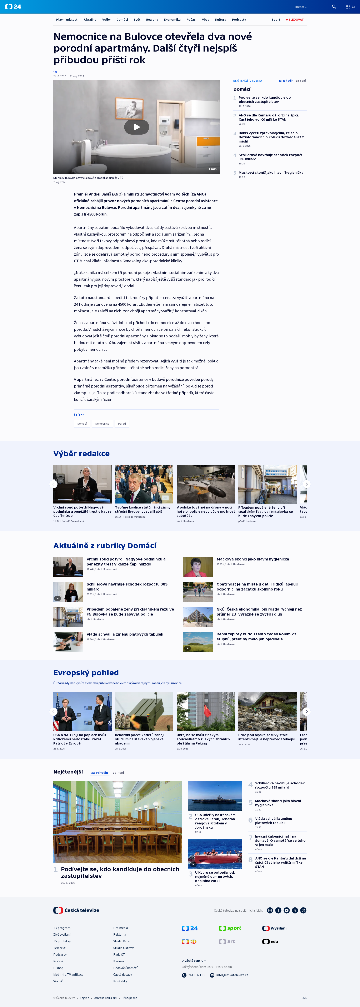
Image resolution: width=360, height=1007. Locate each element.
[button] (136, 127)
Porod (122, 423)
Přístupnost (129, 998)
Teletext (59, 948)
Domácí (122, 19)
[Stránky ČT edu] (270, 941)
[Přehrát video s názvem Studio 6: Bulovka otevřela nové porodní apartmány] (136, 127)
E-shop (58, 968)
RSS (304, 998)
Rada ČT (119, 954)
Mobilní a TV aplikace (68, 974)
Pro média (120, 928)
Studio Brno (121, 941)
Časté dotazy (122, 974)
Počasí (191, 19)
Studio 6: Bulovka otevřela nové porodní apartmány (86, 178)
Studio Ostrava (123, 948)
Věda (205, 19)
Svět (137, 19)
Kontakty (120, 981)
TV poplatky (62, 941)
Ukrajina (90, 19)
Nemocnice (102, 423)
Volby (106, 19)
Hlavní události (67, 19)
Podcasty (239, 19)
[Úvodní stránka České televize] (76, 910)
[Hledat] (334, 6)
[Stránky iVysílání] (274, 928)
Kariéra (118, 961)
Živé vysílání (61, 934)
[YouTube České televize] (286, 910)
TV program (61, 928)
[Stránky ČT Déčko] (189, 941)
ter (55, 72)
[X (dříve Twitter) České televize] (295, 910)
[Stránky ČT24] (190, 928)
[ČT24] (13, 6)
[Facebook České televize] (278, 910)
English (84, 998)
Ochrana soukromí (105, 998)
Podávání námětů (125, 968)
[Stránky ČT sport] (230, 928)
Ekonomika (172, 19)
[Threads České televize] (303, 910)
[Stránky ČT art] (227, 941)
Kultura (220, 19)
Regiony (152, 19)
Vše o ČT (59, 981)
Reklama (119, 934)
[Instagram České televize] (270, 910)
